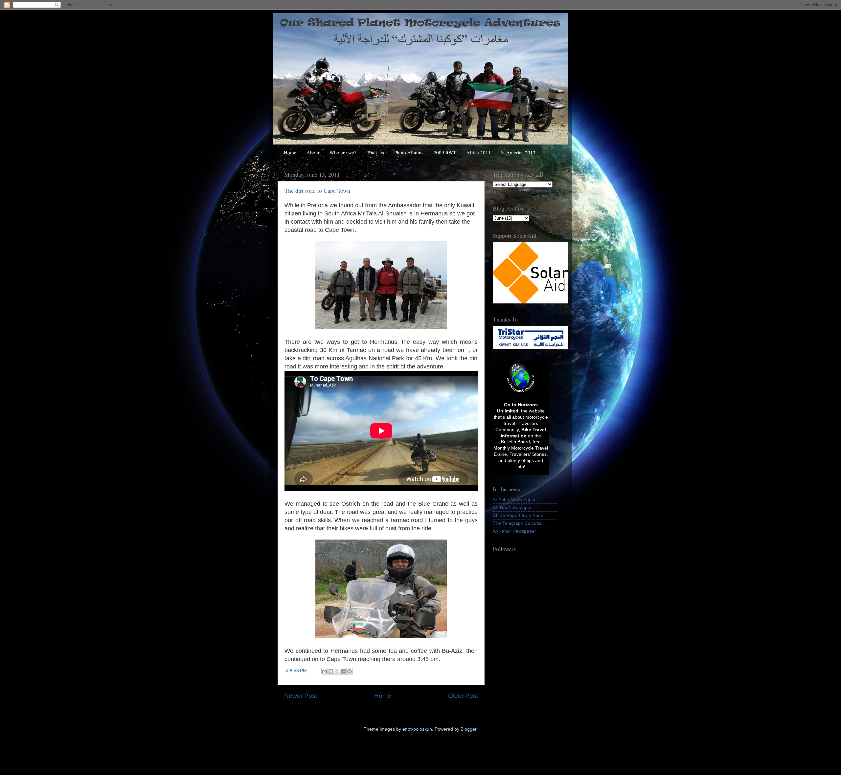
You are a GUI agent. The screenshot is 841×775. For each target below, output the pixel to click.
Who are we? (343, 152)
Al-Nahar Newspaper (514, 531)
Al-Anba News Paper (514, 499)
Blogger (468, 729)
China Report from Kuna (518, 515)
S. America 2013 (518, 152)
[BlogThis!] (331, 671)
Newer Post (300, 695)
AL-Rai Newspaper (512, 507)
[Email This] (324, 671)
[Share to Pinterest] (349, 671)
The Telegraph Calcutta (517, 523)
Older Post (463, 695)
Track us (375, 152)
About (313, 152)
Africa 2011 (478, 152)
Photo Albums (408, 152)
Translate (541, 190)
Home (290, 152)
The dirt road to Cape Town (317, 190)
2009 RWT (445, 152)
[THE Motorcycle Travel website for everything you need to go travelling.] (520, 392)
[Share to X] (337, 671)
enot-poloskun (417, 729)
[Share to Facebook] (343, 671)
